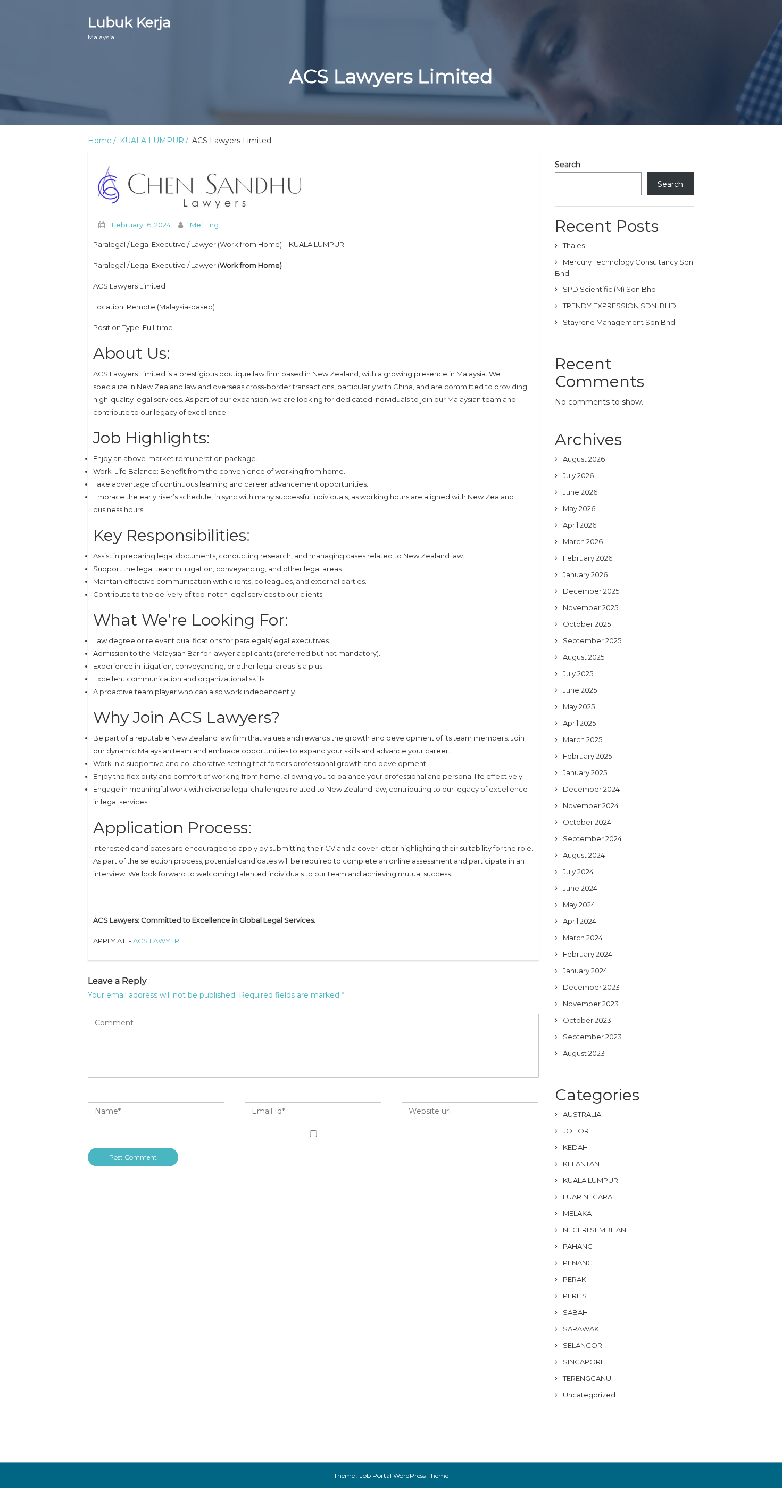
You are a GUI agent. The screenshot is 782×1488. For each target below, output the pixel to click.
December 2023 (591, 987)
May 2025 (579, 706)
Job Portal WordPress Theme (404, 1475)
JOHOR (576, 1131)
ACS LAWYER (156, 940)
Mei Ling (204, 224)
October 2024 (587, 822)
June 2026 (580, 492)
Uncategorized (589, 1395)
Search (567, 164)
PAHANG (578, 1246)
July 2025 (578, 673)
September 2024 (592, 838)
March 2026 (583, 541)
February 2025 (587, 756)
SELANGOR (582, 1345)
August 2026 (584, 459)
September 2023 (592, 1036)
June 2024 (580, 888)
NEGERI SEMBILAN (594, 1230)
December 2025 (591, 591)
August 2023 (584, 1053)
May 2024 (579, 904)
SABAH (575, 1312)
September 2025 (592, 640)
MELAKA (577, 1213)
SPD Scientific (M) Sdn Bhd (610, 289)
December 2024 (591, 789)
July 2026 (578, 475)
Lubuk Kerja (129, 27)
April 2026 (579, 525)
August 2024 (584, 855)
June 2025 (580, 690)
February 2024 (587, 954)
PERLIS (575, 1296)
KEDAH (575, 1147)
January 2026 (585, 574)
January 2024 (585, 970)
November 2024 (591, 805)
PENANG (578, 1263)
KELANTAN (581, 1164)
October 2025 (587, 624)
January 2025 (585, 772)
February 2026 (587, 558)
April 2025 (579, 723)
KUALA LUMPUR (152, 140)
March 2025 (582, 739)
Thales (574, 245)
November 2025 (590, 607)
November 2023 (591, 1003)
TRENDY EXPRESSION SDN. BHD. (621, 305)
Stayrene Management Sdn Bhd (620, 322)
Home (100, 140)
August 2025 (583, 657)
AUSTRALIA (582, 1114)
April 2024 (579, 921)
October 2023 (587, 1020)
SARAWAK (581, 1329)
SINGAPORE (584, 1362)
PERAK (574, 1279)
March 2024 (583, 937)
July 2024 (578, 871)
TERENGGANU (587, 1378)
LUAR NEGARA (587, 1197)
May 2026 (579, 508)
